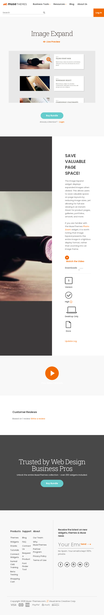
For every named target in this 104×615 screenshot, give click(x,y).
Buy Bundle (52, 115)
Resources (59, 4)
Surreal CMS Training (14, 564)
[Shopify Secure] (45, 605)
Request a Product (26, 556)
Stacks (13, 545)
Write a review (38, 418)
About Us (82, 4)
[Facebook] (60, 564)
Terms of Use (39, 560)
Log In (99, 12)
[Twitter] (67, 564)
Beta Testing (14, 573)
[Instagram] (73, 564)
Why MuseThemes (40, 543)
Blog (71, 4)
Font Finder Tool (25, 566)
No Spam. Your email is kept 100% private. (74, 553)
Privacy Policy (39, 556)
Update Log (71, 341)
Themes (14, 537)
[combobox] (23, 12)
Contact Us (26, 547)
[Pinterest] (86, 564)
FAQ (24, 541)
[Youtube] (80, 564)
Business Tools (41, 4)
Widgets (14, 541)
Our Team (38, 537)
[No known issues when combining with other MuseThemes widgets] (71, 301)
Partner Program (37, 550)
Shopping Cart (15, 580)
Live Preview (53, 42)
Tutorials (14, 550)
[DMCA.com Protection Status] (56, 605)
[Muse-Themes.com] (15, 4)
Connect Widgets (14, 556)
